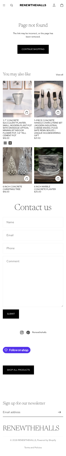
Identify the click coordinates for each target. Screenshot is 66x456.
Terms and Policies (33, 447)
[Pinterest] (28, 332)
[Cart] (62, 5)
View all (59, 74)
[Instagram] (22, 332)
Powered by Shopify (46, 440)
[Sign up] (59, 412)
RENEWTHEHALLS (27, 440)
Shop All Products (18, 369)
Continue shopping (33, 49)
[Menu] (4, 5)
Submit (11, 313)
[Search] (11, 5)
